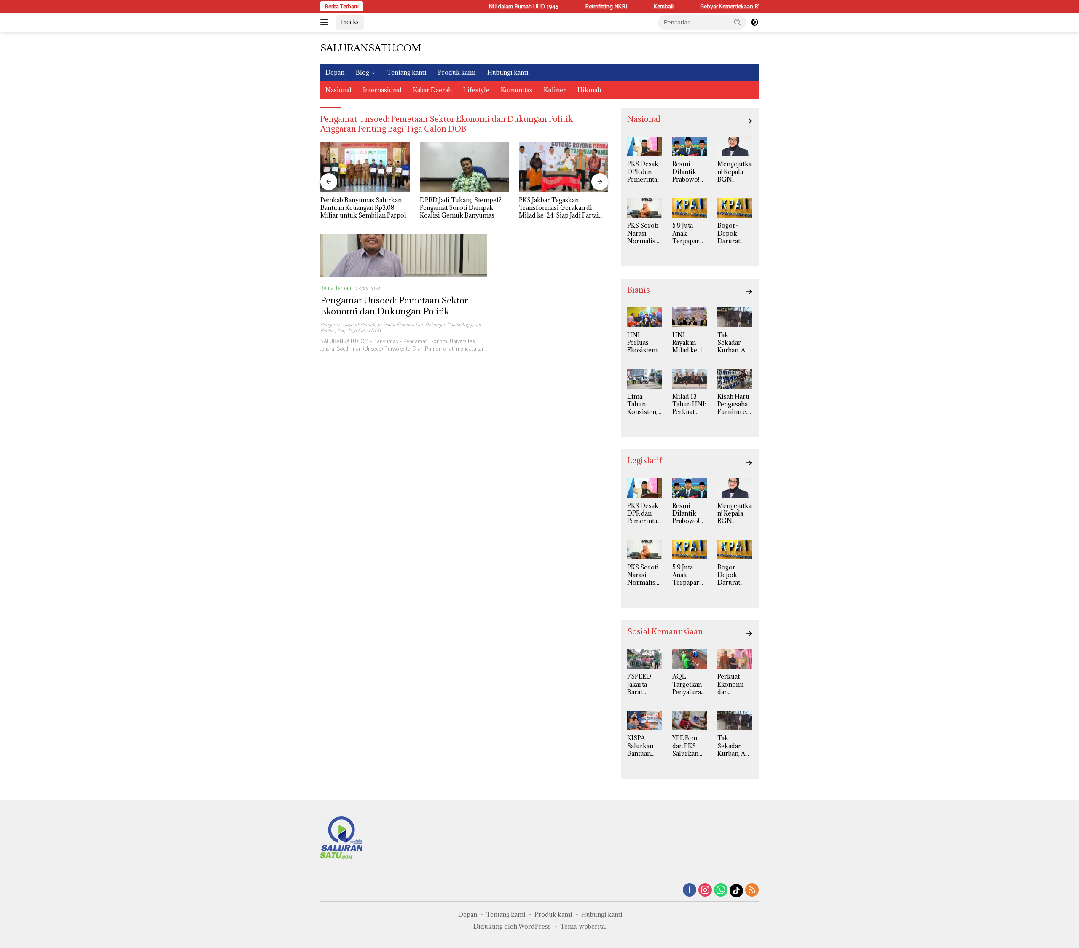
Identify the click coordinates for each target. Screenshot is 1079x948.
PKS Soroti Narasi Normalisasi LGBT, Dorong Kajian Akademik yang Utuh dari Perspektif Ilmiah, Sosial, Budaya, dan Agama (644, 233)
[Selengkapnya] (749, 121)
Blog (362, 72)
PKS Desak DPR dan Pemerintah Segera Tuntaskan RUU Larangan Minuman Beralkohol (644, 171)
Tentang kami (407, 72)
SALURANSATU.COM (370, 47)
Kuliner (555, 90)
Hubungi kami (508, 72)
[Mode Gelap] (754, 22)
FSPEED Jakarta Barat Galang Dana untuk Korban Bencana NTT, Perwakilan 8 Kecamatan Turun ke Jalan (643, 684)
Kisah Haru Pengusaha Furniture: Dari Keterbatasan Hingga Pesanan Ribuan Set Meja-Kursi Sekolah (734, 404)
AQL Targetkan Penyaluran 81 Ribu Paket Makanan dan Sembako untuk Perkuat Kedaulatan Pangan (688, 684)
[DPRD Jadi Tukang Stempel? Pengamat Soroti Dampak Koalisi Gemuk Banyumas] (464, 167)
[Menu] (326, 22)
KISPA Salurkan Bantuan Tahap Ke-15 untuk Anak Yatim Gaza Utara (643, 745)
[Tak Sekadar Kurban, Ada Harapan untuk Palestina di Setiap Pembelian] (734, 317)
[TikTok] (736, 890)
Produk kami (457, 72)
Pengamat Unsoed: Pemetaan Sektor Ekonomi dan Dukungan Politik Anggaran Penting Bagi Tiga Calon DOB (402, 311)
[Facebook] (689, 890)
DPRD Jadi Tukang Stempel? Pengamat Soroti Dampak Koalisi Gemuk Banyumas (461, 207)
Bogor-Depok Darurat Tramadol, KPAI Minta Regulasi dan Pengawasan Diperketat (734, 233)
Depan (334, 72)
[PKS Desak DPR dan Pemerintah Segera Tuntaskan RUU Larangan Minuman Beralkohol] (644, 146)
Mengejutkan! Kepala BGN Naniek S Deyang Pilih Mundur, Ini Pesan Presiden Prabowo (734, 171)
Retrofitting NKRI (580, 6)
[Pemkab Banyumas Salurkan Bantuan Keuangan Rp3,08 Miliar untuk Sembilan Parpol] (365, 167)
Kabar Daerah (432, 90)
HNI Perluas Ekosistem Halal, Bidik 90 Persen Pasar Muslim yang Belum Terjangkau (644, 342)
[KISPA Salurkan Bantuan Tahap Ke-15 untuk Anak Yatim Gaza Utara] (644, 720)
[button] (737, 22)
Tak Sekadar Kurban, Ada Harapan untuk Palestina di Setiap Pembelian (734, 342)
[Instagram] (705, 890)
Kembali (637, 6)
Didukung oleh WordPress (512, 926)
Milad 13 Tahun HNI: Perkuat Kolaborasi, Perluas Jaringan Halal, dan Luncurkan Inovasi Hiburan (689, 404)
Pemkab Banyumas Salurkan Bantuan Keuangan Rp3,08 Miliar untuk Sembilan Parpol (363, 207)
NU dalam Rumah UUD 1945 (497, 6)
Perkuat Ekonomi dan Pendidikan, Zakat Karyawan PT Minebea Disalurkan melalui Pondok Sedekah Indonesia (734, 684)
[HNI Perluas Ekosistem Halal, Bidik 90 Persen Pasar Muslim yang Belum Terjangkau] (644, 317)
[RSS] (752, 890)
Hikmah (589, 90)
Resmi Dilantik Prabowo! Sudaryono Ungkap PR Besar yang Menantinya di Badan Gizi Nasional (689, 171)
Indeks (350, 22)
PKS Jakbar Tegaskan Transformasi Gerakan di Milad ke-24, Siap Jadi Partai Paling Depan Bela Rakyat (559, 208)
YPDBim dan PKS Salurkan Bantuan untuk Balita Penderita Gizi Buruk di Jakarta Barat (688, 745)
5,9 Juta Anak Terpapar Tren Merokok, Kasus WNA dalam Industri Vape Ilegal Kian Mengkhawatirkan (689, 233)
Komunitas (516, 90)
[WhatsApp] (720, 890)
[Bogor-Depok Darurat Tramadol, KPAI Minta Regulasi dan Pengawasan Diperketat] (734, 208)
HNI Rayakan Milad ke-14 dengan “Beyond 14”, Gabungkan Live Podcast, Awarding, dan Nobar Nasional (689, 342)
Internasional (382, 90)
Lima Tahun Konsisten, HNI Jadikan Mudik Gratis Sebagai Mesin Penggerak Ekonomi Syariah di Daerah (642, 404)
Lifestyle (476, 90)
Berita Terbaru (336, 288)
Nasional (338, 90)
